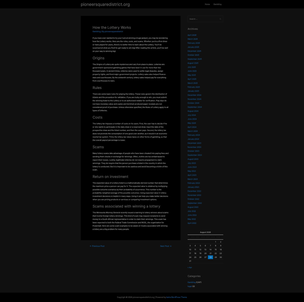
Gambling (217, 4)
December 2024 (194, 95)
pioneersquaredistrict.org (105, 4)
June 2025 (192, 71)
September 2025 (195, 59)
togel (190, 286)
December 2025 (194, 51)
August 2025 (193, 63)
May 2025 (192, 75)
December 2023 (194, 143)
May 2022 (192, 219)
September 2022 (195, 203)
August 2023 (193, 159)
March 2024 (193, 131)
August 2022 (193, 207)
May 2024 (192, 123)
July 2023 (192, 163)
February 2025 (194, 87)
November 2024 (194, 99)
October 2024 (193, 103)
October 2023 (193, 151)
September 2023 (195, 155)
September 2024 (195, 107)
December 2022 (194, 191)
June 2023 (192, 167)
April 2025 (192, 79)
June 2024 (192, 119)
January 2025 (193, 91)
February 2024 (194, 135)
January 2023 (193, 187)
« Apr (190, 267)
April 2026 (192, 35)
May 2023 (192, 171)
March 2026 (193, 39)
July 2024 (192, 115)
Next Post (165, 246)
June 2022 (192, 215)
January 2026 (193, 47)
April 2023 (192, 175)
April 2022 (192, 223)
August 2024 (193, 111)
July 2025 (192, 67)
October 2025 (193, 55)
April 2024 (192, 127)
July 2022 (192, 211)
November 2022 (194, 195)
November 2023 (194, 147)
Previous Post (97, 246)
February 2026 (194, 43)
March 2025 (193, 83)
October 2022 (193, 199)
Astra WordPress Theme (176, 297)
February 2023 (194, 183)
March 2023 (193, 179)
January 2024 (193, 139)
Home (207, 4)
